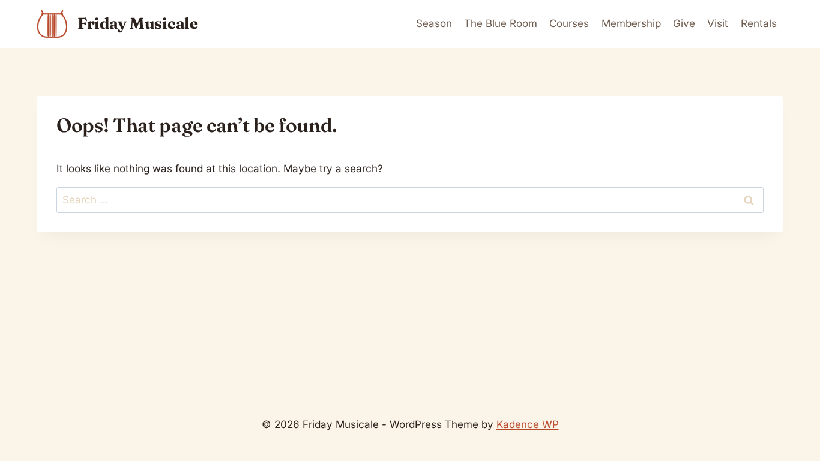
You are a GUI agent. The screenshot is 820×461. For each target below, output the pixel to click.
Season (434, 23)
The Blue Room (500, 23)
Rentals (759, 23)
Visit (717, 23)
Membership (631, 23)
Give (684, 23)
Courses (569, 23)
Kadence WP (527, 424)
